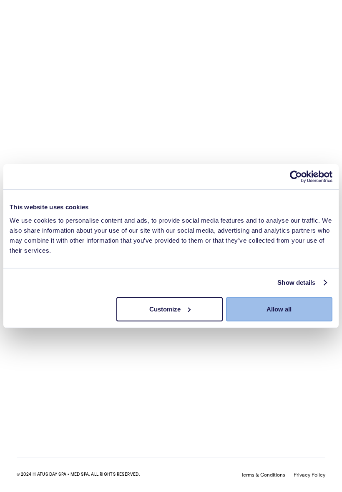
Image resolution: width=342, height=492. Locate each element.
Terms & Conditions (263, 475)
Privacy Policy (309, 475)
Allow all (279, 308)
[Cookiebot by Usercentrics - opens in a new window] (295, 177)
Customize (165, 308)
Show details (296, 282)
